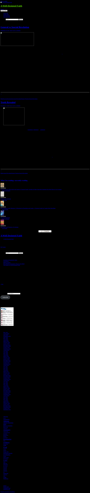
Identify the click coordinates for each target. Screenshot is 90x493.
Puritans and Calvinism (6, 198)
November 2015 (7, 392)
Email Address (4, 293)
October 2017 (6, 362)
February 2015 (6, 403)
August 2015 (6, 395)
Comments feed (6, 488)
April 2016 (5, 385)
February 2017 (6, 373)
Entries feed (6, 486)
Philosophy (5, 464)
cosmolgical (30, 129)
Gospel (4, 449)
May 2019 (5, 338)
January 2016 (6, 389)
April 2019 (5, 340)
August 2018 (6, 350)
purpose (5, 468)
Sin (3, 472)
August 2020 (6, 333)
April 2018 (5, 355)
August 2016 (6, 380)
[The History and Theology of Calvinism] (2, 224)
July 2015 (5, 397)
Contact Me (6, 14)
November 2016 (7, 376)
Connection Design (6, 432)
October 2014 (6, 408)
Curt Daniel (4, 228)
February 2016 (6, 388)
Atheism (6, 421)
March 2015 (6, 402)
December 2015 (6, 390)
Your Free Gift (6, 17)
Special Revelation (33, 98)
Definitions (5, 435)
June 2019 (5, 337)
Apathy (4, 418)
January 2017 (6, 374)
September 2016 (7, 379)
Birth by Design (6, 262)
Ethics (4, 440)
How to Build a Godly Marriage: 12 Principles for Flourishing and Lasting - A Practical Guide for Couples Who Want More (28, 208)
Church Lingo (5, 431)
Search (2, 9)
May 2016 (5, 384)
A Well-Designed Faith (11, 6)
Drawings (5, 98)
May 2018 (5, 354)
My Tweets (3, 247)
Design (4, 436)
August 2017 (6, 365)
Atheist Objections (8, 422)
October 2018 (6, 347)
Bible (2, 98)
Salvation (5, 470)
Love (4, 462)
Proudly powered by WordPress (8, 491)
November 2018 (7, 346)
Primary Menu (4, 10)
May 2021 (5, 332)
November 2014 (7, 407)
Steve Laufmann (5, 219)
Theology (5, 474)
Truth (4, 477)
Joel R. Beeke (5, 209)
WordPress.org (6, 489)
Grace (4, 450)
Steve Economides (6, 190)
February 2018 (6, 357)
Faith (4, 445)
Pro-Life (5, 467)
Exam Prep (5, 444)
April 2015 (5, 400)
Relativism (5, 469)
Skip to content (4, 1)
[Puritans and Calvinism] (2, 196)
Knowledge (5, 458)
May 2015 (5, 399)
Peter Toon (4, 200)
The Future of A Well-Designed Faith (11, 265)
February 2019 (6, 342)
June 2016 (5, 383)
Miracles (5, 463)
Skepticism (5, 473)
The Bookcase (6, 15)
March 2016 (6, 386)
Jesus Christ (6, 457)
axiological (42, 129)
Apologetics (6, 419)
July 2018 (5, 351)
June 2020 (5, 335)
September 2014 (7, 409)
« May (2, 284)
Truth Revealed (8, 102)
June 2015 (5, 398)
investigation (6, 454)
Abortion (5, 416)
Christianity (6, 430)
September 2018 (7, 348)
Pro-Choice (5, 465)
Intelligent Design (7, 453)
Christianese (5, 428)
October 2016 (6, 378)
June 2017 (5, 367)
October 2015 (6, 393)
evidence (6, 442)
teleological (35, 129)
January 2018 (6, 359)
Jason (11, 30)
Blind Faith (5, 427)
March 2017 (6, 371)
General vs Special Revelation (15, 27)
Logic (5, 460)
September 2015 (7, 394)
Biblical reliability (8, 425)
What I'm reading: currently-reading (14, 180)
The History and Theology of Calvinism (9, 227)
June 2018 (5, 352)
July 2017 (5, 366)
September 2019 (7, 336)
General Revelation (17, 98)
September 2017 (7, 364)
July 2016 (5, 381)
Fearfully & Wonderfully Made (10, 260)
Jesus (4, 456)
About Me (5, 13)
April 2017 (5, 370)
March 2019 (6, 341)
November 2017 (7, 361)
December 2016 (6, 375)
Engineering (10, 98)
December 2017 (6, 360)
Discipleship (5, 437)
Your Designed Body (5, 217)
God (5, 447)
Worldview (5, 478)
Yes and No (6, 261)
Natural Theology (25, 98)
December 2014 (6, 405)
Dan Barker (5, 433)
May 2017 (5, 369)
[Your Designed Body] (2, 215)
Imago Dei (6, 452)
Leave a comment (16, 30)
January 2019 (6, 343)
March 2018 (6, 356)
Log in (4, 485)
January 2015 (6, 404)
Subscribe (5, 297)
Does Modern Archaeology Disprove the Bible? (14, 263)
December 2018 (6, 345)
